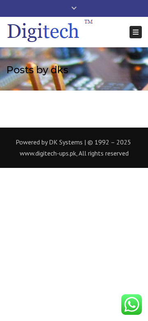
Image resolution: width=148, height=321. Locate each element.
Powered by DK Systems (49, 142)
